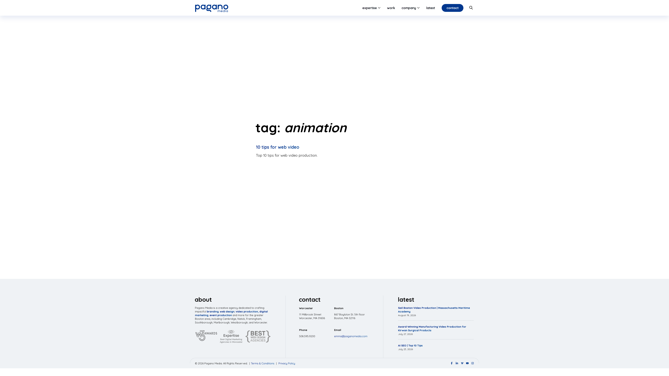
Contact (453, 8)
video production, (247, 311)
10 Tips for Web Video (277, 147)
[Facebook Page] (451, 363)
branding (213, 311)
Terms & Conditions (262, 363)
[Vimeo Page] (462, 363)
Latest (430, 8)
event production (221, 315)
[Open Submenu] (378, 8)
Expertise (369, 8)
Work (391, 8)
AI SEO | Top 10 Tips (410, 345)
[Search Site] (471, 7)
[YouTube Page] (467, 363)
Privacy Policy (286, 363)
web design (227, 311)
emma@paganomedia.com (350, 336)
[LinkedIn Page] (457, 363)
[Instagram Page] (472, 363)
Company (409, 8)
